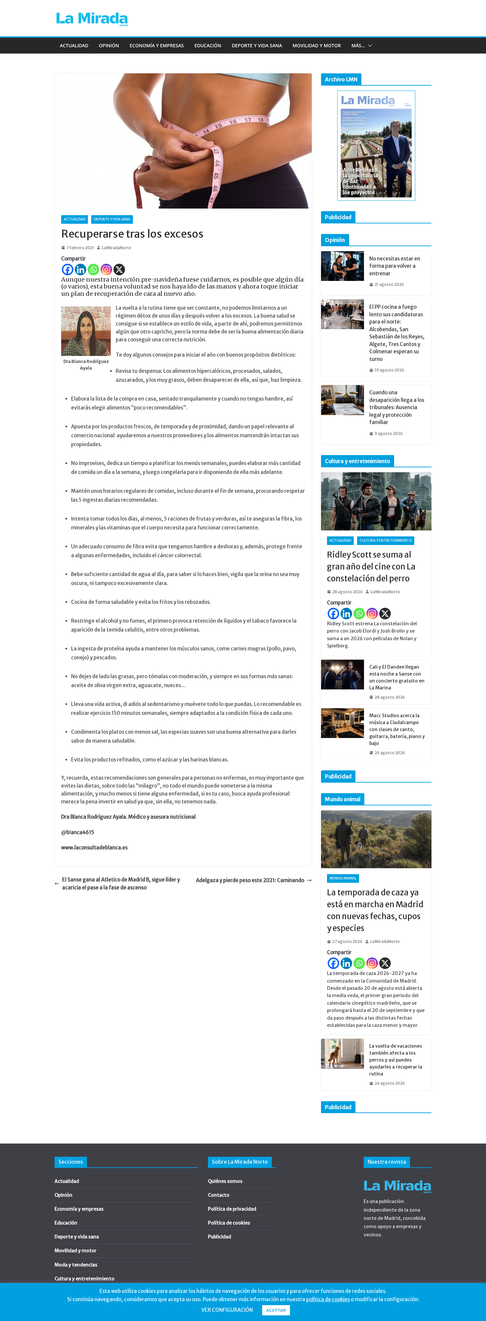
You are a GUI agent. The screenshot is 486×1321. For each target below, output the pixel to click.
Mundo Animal (343, 878)
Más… (358, 45)
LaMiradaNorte (116, 247)
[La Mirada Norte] (397, 1179)
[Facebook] (67, 269)
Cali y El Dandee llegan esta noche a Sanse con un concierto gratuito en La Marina (397, 677)
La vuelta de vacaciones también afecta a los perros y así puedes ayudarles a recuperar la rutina (395, 1060)
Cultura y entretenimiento (386, 540)
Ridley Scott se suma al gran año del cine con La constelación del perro (371, 567)
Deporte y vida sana (257, 45)
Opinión (109, 45)
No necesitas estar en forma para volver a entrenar (394, 266)
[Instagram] (106, 269)
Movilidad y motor (317, 45)
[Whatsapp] (93, 269)
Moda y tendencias (76, 1265)
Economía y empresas (157, 45)
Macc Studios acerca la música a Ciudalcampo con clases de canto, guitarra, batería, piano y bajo (397, 729)
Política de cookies (229, 1223)
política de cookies (328, 1299)
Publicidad (219, 1237)
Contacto (218, 1195)
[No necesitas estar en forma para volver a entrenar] (342, 273)
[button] (368, 45)
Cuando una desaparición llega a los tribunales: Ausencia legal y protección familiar (396, 407)
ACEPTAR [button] (276, 1310)
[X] (119, 269)
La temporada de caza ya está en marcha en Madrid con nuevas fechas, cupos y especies (375, 910)
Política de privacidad (232, 1209)
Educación (207, 45)
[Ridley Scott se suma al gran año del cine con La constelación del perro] (376, 501)
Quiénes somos (225, 1181)
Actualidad (74, 45)
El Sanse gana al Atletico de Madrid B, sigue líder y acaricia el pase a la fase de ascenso (121, 883)
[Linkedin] (80, 269)
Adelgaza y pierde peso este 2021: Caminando (250, 880)
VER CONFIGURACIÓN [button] (227, 1310)
